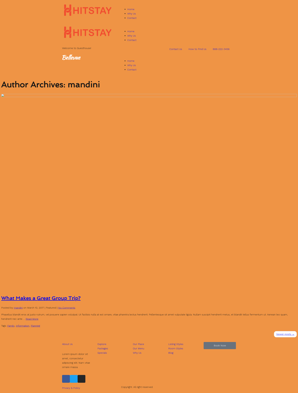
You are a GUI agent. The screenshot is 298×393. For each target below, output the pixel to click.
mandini (18, 307)
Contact (131, 17)
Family (10, 325)
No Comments (66, 307)
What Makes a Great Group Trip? (41, 298)
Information (22, 325)
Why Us (131, 13)
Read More (32, 318)
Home (130, 9)
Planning (35, 325)
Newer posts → (285, 334)
